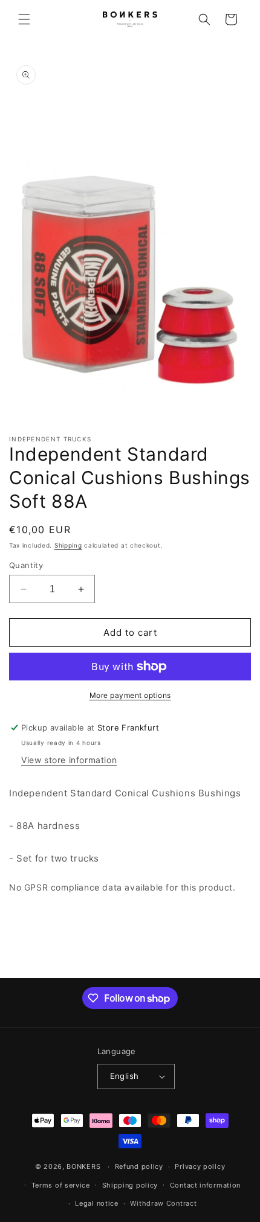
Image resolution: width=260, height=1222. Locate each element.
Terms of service (60, 1185)
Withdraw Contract (163, 1203)
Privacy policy (200, 1166)
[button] (24, 19)
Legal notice (96, 1203)
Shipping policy (130, 1185)
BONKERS (83, 1166)
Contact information (205, 1185)
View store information (69, 760)
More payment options (130, 695)
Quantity (26, 565)
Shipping (68, 545)
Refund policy (139, 1166)
